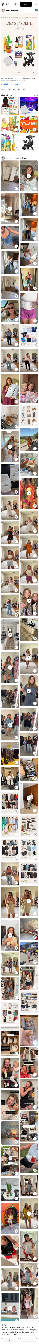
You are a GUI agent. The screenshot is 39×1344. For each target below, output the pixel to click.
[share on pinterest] (14, 89)
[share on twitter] (19, 89)
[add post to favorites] (34, 72)
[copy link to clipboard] (24, 89)
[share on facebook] (9, 89)
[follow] (36, 10)
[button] (36, 4)
